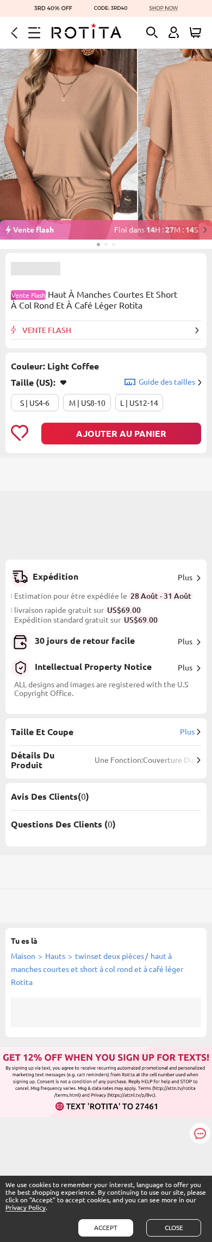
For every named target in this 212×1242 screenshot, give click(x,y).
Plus (185, 577)
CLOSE (174, 1227)
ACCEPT (105, 1227)
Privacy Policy (25, 1207)
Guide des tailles (167, 382)
